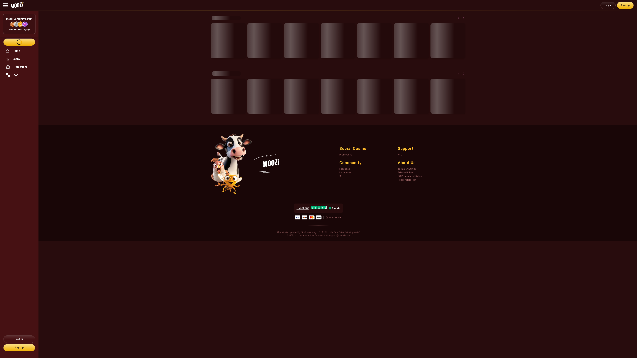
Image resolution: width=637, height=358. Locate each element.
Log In (608, 5)
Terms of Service (407, 169)
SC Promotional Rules (410, 176)
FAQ (400, 154)
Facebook (344, 169)
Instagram (345, 172)
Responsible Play (407, 180)
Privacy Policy (405, 172)
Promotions (345, 154)
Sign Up (625, 5)
